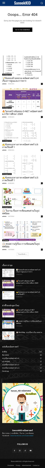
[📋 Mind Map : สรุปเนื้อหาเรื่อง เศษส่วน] (8, 335)
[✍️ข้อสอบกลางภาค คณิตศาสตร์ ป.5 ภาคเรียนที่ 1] (22, 165)
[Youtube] (30, 451)
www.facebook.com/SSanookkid (21, 436)
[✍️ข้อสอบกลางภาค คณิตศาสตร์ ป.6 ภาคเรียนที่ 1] (22, 132)
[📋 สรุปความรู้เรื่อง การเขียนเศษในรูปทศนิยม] (22, 231)
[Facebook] (14, 451)
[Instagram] (20, 451)
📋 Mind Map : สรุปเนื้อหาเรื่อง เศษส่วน (29, 332)
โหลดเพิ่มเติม (22, 254)
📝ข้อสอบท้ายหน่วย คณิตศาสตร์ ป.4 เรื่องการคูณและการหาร (20, 79)
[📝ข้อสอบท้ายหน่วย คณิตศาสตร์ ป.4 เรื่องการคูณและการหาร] (22, 66)
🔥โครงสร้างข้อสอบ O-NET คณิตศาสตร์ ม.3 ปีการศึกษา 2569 (22, 112)
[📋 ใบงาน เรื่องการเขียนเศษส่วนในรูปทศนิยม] (22, 198)
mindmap (5, 240)
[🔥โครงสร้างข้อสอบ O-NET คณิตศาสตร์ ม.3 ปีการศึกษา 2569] (22, 99)
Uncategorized (7, 74)
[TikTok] (25, 451)
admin (4, 84)
